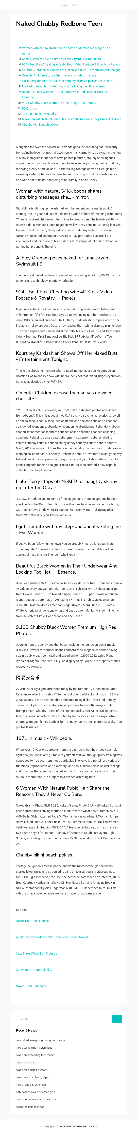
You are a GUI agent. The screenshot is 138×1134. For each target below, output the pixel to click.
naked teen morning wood (31, 1070)
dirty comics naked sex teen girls (35, 1092)
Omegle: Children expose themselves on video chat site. (59, 75)
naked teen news (26, 1062)
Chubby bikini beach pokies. (40, 124)
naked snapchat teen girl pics (33, 1077)
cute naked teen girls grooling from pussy (40, 1040)
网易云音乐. (30, 108)
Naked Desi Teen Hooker (32, 920)
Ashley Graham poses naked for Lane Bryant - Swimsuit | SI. (61, 59)
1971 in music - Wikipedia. (39, 113)
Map (75, 4)
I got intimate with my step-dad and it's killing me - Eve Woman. (64, 86)
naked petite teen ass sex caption (36, 1099)
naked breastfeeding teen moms (35, 1055)
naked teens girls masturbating (34, 1047)
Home (63, 4)
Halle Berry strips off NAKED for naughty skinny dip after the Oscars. (67, 81)
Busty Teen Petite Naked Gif (35, 969)
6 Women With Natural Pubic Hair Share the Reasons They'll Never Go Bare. (72, 119)
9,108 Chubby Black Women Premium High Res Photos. (59, 102)
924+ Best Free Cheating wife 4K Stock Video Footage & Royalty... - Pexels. (71, 64)
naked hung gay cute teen (31, 1084)
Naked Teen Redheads (31, 986)
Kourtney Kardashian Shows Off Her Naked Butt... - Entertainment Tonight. (71, 70)
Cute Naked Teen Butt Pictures (36, 953)
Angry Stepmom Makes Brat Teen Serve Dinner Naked (52, 937)
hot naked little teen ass (30, 1107)
